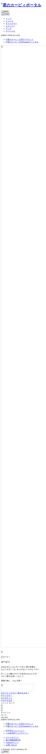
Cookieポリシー (12, 743)
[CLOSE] (5, 14)
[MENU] (5, 11)
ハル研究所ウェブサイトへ (17, 733)
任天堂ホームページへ (15, 731)
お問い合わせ (11, 745)
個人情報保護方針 (13, 740)
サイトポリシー (12, 738)
